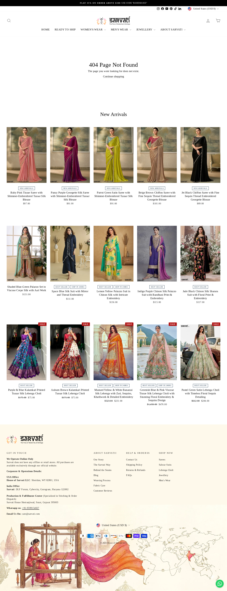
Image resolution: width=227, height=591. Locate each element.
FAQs (129, 475)
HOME (45, 29)
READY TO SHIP (65, 29)
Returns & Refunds (135, 470)
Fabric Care (99, 485)
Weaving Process (102, 480)
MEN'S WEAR (120, 29)
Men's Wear (164, 480)
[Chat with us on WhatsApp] (220, 584)
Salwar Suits (165, 465)
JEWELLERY (144, 29)
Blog (96, 475)
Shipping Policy (134, 465)
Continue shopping (113, 76)
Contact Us (131, 459)
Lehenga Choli (166, 470)
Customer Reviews (103, 491)
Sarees (162, 459)
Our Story (99, 459)
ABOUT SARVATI (171, 29)
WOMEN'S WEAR (92, 29)
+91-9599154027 (30, 508)
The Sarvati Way (102, 465)
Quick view (26, 181)
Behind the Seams (102, 470)
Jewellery (163, 475)
